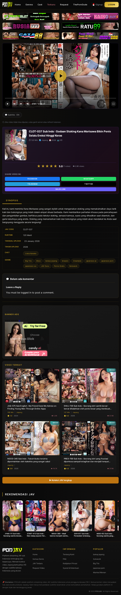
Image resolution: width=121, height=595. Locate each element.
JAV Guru (45, 266)
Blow (38, 261)
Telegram (32, 184)
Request (64, 4)
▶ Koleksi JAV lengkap (60, 480)
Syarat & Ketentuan (71, 568)
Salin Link (60, 189)
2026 (25, 247)
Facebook (32, 179)
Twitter (88, 184)
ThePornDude (80, 4)
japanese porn (107, 261)
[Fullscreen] (113, 103)
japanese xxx (30, 266)
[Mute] (27, 103)
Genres (29, 4)
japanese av (91, 261)
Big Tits (28, 261)
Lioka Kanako (30, 253)
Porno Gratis (59, 266)
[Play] (60, 76)
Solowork (73, 266)
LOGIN (111, 4)
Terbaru (51, 4)
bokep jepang (51, 261)
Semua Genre (38, 559)
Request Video (39, 568)
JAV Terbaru (38, 563)
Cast (40, 4)
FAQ (64, 559)
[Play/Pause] (7, 103)
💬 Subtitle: (12, 115)
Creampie (77, 261)
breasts (65, 261)
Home (18, 4)
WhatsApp (89, 179)
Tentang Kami (68, 554)
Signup (99, 4)
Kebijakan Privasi (70, 563)
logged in (26, 292)
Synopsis (12, 200)
